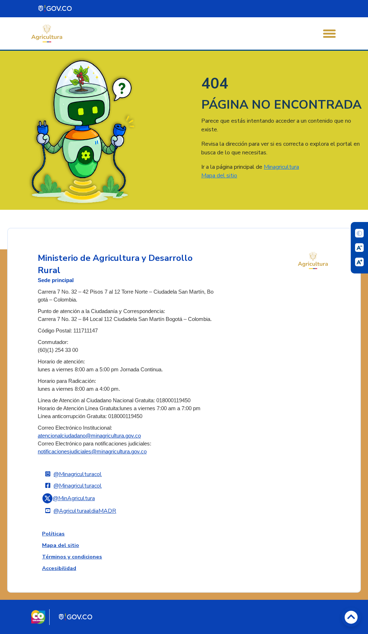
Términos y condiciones (72, 556)
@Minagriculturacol (78, 474)
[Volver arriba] (351, 617)
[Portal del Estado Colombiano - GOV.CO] (55, 8)
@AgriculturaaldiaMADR (85, 511)
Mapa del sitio (219, 176)
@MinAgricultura (74, 498)
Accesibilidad (59, 568)
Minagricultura (281, 167)
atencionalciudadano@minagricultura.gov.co (89, 436)
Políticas (53, 533)
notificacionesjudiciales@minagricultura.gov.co (92, 451)
